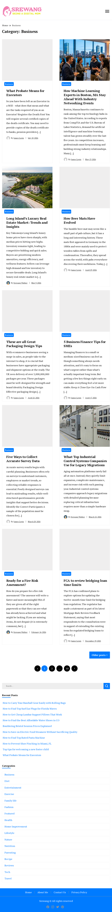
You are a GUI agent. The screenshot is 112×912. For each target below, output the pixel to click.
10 (67, 668)
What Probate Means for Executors (25, 93)
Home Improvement (16, 826)
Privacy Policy (79, 892)
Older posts (99, 655)
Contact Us (60, 892)
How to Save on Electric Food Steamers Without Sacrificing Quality (40, 732)
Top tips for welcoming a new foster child (26, 749)
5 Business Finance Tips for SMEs (85, 344)
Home (28, 892)
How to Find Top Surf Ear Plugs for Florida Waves (30, 708)
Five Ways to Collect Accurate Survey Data (22, 459)
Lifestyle (9, 833)
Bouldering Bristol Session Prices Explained (27, 726)
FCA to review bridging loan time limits (85, 582)
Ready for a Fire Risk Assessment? (22, 582)
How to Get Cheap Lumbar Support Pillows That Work (32, 714)
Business (9, 84)
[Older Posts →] (74, 668)
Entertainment (13, 787)
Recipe (8, 859)
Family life (11, 800)
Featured (9, 813)
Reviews (9, 865)
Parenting (10, 852)
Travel (8, 878)
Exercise (9, 794)
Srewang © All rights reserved (56, 901)
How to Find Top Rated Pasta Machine (24, 737)
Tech (7, 872)
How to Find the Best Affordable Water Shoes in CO (31, 720)
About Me (42, 892)
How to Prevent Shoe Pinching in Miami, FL (27, 743)
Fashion (9, 807)
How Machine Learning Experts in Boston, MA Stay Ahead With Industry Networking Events (85, 97)
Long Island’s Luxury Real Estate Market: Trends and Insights (27, 222)
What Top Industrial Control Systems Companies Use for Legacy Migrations (85, 461)
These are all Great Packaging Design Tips (24, 344)
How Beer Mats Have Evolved (79, 220)
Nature (8, 839)
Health (8, 820)
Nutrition (10, 846)
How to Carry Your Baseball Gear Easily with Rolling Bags (34, 702)
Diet (7, 781)
